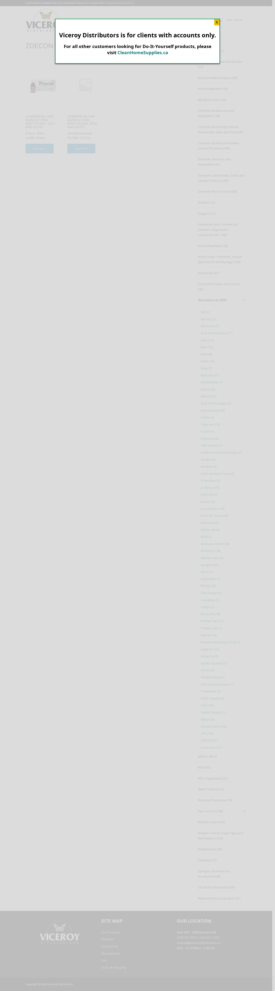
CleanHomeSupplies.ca (142, 52)
